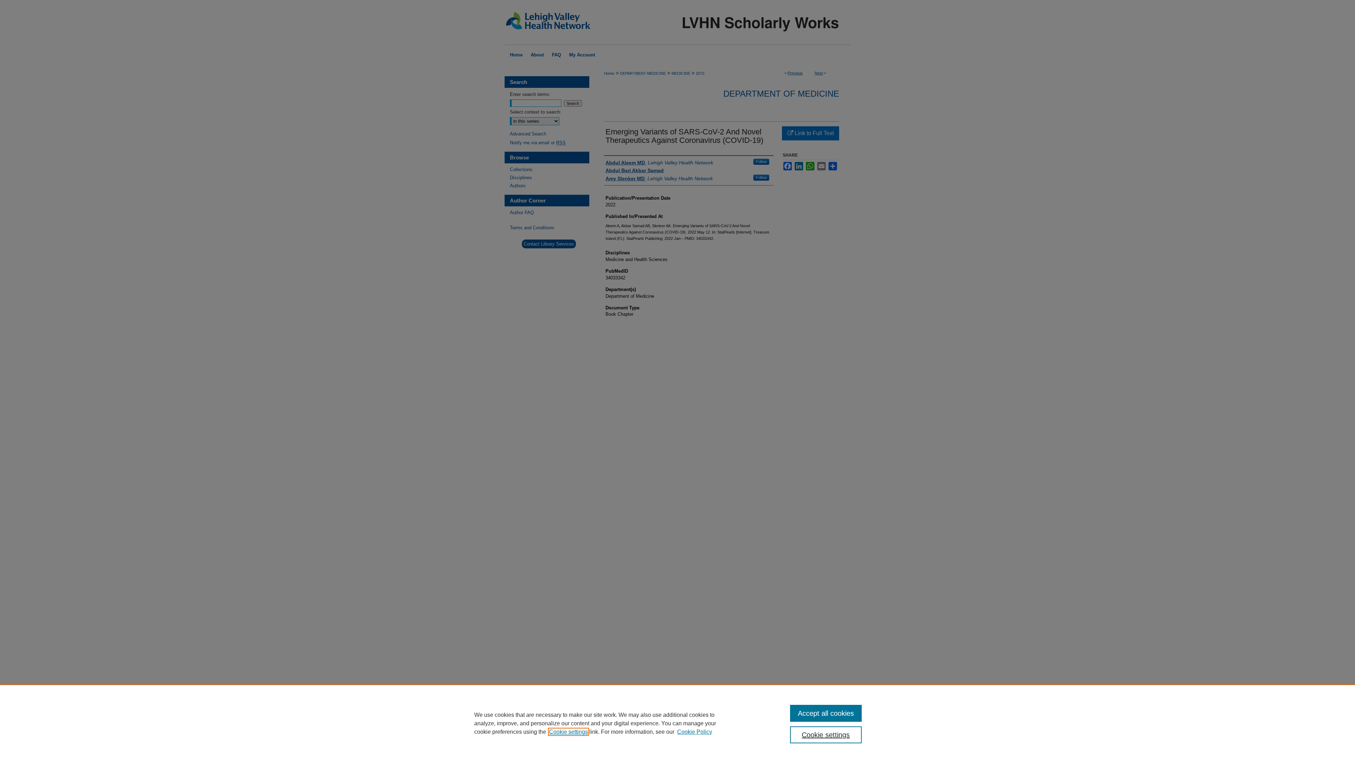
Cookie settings (568, 732)
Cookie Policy (694, 732)
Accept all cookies (826, 713)
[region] (677, 723)
